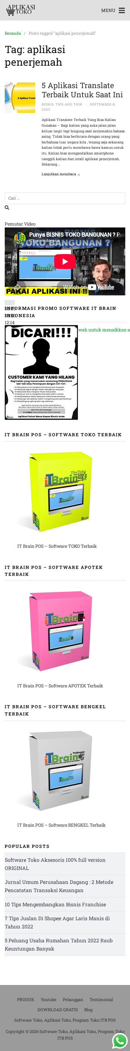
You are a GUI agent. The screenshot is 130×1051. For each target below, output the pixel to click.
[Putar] (10, 302)
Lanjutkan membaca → (61, 174)
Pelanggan (73, 999)
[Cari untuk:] (65, 198)
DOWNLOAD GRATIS (58, 1009)
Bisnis (48, 104)
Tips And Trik (69, 104)
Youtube (48, 999)
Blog (88, 1009)
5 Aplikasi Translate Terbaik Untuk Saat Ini (82, 90)
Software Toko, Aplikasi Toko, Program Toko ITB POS (65, 1020)
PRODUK (25, 999)
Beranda (13, 33)
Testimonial (101, 999)
